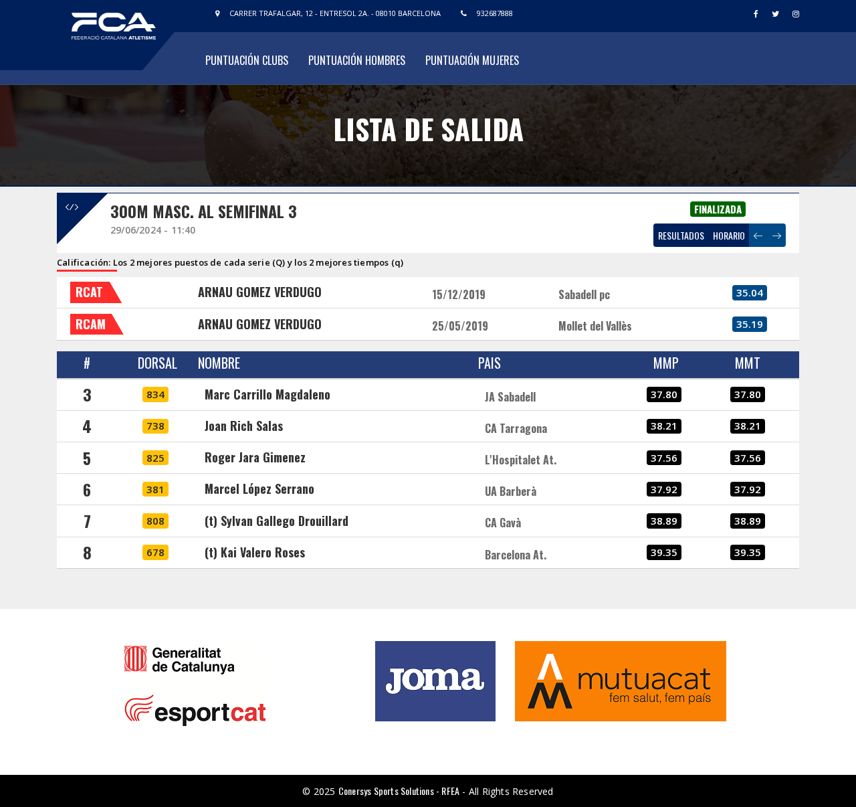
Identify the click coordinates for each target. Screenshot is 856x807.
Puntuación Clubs (246, 60)
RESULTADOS (681, 235)
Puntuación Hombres (356, 60)
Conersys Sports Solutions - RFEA (398, 791)
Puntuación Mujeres (472, 60)
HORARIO (729, 235)
